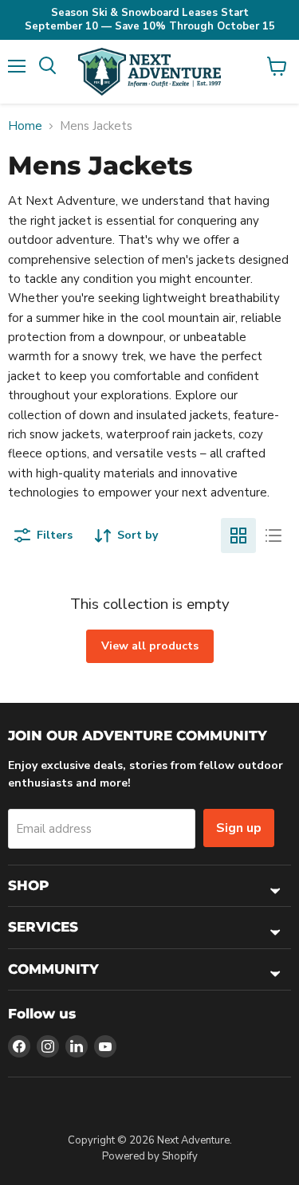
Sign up (239, 828)
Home (25, 126)
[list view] (273, 535)
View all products (150, 645)
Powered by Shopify (150, 1156)
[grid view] (238, 535)
